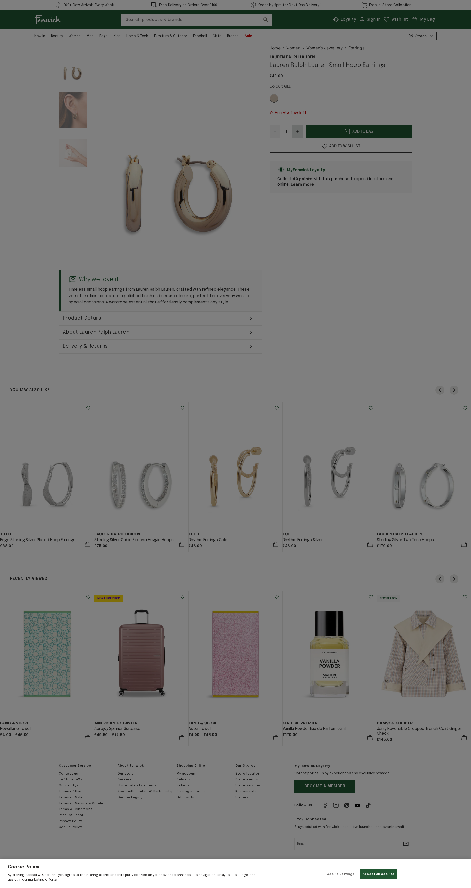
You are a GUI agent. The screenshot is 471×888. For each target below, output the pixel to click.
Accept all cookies (378, 873)
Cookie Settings (340, 873)
